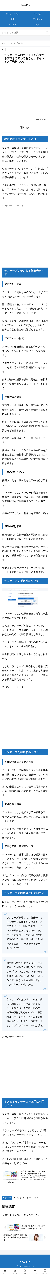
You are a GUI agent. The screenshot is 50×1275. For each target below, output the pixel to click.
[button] (47, 32)
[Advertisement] (25, 91)
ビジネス (8, 1198)
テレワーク (20, 1198)
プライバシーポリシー (25, 1266)
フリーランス (33, 1198)
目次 (22, 127)
